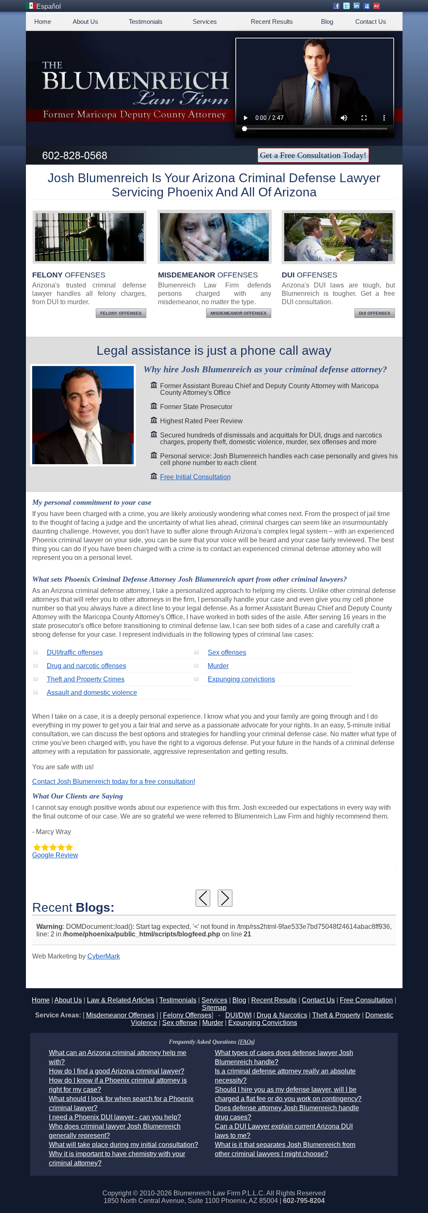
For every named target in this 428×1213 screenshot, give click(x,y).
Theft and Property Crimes (86, 679)
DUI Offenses (374, 313)
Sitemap (214, 1007)
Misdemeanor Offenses (239, 313)
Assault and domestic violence (92, 692)
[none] (203, 898)
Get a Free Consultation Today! (313, 155)
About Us (85, 21)
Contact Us (370, 21)
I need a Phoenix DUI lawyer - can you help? (115, 1117)
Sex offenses (227, 652)
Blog (327, 21)
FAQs (246, 1042)
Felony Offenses (121, 313)
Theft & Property (336, 1015)
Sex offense (179, 1022)
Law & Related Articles (120, 1000)
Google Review (55, 855)
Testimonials (146, 21)
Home (42, 21)
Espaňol (48, 6)
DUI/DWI (238, 1015)
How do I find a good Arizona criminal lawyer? (116, 1071)
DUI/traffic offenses (75, 652)
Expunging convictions (241, 679)
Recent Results (272, 21)
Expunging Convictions (262, 1022)
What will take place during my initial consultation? (123, 1144)
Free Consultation (366, 1000)
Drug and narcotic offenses (86, 665)
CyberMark (103, 956)
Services (205, 21)
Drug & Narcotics (282, 1015)
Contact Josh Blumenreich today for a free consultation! (113, 781)
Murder (218, 665)
